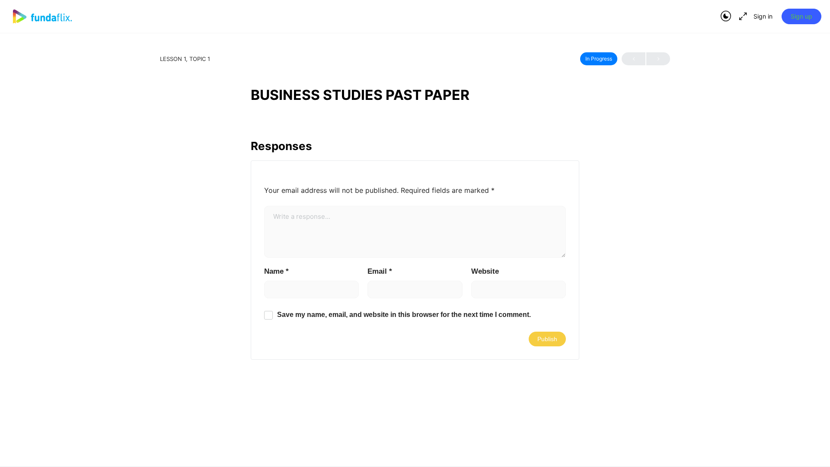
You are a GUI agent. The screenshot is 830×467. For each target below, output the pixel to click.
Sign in (763, 16)
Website (485, 271)
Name (276, 271)
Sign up (801, 16)
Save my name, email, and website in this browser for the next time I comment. (404, 314)
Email (379, 271)
